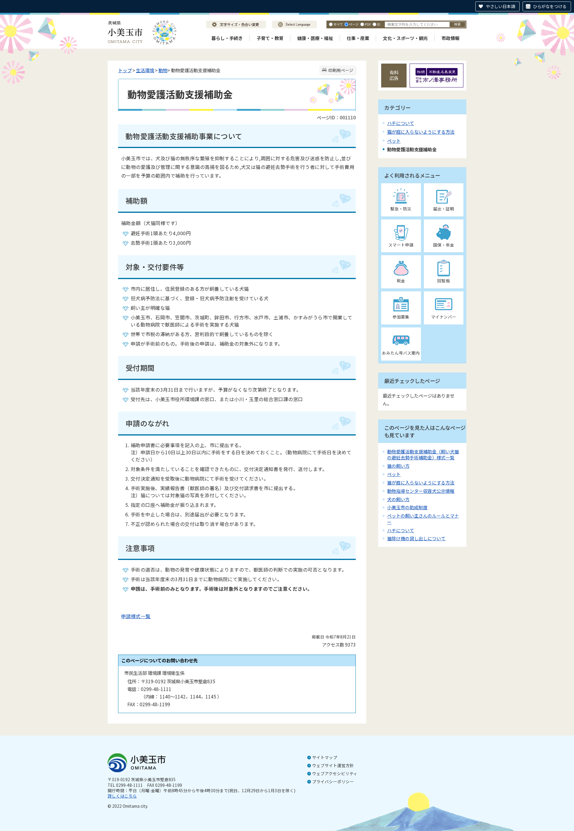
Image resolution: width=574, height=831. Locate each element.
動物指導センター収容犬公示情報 (420, 491)
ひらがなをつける (550, 6)
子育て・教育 (270, 38)
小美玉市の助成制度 (407, 507)
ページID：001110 (336, 117)
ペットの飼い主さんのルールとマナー (423, 519)
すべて (338, 24)
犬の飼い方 (398, 499)
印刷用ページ (340, 70)
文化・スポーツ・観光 (405, 38)
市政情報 (450, 38)
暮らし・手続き (227, 38)
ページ (354, 24)
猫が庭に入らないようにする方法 (420, 131)
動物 (162, 70)
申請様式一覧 (136, 616)
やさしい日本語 (500, 6)
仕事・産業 (358, 38)
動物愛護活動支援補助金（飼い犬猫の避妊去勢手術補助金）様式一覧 (423, 454)
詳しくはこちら (122, 796)
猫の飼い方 (398, 466)
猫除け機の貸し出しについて (416, 538)
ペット (394, 140)
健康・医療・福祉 (315, 38)
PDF (368, 24)
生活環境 (145, 70)
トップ (125, 70)
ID (378, 24)
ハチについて (400, 123)
